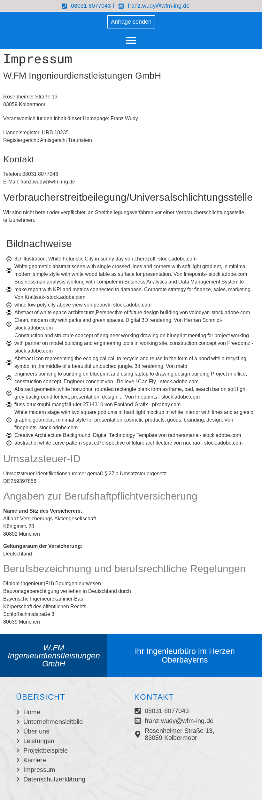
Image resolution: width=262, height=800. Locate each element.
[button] (131, 40)
